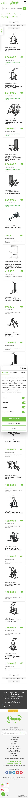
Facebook (6, 772)
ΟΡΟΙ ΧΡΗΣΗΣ (14, 750)
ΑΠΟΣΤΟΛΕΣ (14, 741)
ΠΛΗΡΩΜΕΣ (14, 743)
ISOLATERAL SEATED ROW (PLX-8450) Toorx (12, 192)
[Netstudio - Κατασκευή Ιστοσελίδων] (22, 796)
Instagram (10, 772)
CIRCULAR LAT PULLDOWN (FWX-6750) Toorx (13, 656)
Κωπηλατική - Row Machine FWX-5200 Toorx (13, 549)
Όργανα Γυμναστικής (15, 14)
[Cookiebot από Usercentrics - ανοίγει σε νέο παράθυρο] (20, 368)
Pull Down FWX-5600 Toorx (13, 513)
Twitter (13, 772)
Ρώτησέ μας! (13, 711)
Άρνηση (14, 428)
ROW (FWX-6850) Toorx (12, 442)
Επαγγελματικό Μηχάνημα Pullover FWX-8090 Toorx (13, 122)
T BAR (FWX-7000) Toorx (13, 228)
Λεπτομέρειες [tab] (14, 372)
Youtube (17, 772)
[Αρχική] (14, 5)
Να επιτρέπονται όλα (14, 418)
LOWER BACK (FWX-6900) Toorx (13, 478)
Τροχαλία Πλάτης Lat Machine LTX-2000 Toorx (13, 299)
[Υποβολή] (24, 8)
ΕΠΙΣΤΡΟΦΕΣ (14, 745)
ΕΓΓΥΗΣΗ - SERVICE (14, 747)
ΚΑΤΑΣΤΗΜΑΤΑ (14, 753)
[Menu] (1, 3)
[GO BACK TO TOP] (3, 794)
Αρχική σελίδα (4, 14)
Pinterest (21, 772)
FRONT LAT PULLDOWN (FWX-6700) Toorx (13, 620)
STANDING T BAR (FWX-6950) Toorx (13, 335)
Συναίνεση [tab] (5, 372)
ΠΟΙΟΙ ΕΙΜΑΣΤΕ (14, 740)
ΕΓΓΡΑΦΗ (22, 733)
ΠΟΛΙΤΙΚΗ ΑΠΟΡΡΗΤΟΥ (14, 748)
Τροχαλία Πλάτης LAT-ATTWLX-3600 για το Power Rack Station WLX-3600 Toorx (13, 267)
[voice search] (21, 8)
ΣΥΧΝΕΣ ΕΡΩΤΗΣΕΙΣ (14, 752)
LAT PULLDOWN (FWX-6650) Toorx (12, 585)
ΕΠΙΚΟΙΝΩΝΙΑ (14, 755)
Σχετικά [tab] (23, 372)
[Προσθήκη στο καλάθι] (21, 57)
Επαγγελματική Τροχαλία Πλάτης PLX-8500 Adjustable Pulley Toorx (13, 158)
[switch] (24, 402)
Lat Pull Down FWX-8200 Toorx (13, 50)
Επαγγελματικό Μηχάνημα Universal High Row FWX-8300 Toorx (13, 86)
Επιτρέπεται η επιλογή (14, 423)
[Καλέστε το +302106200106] (5, 3)
